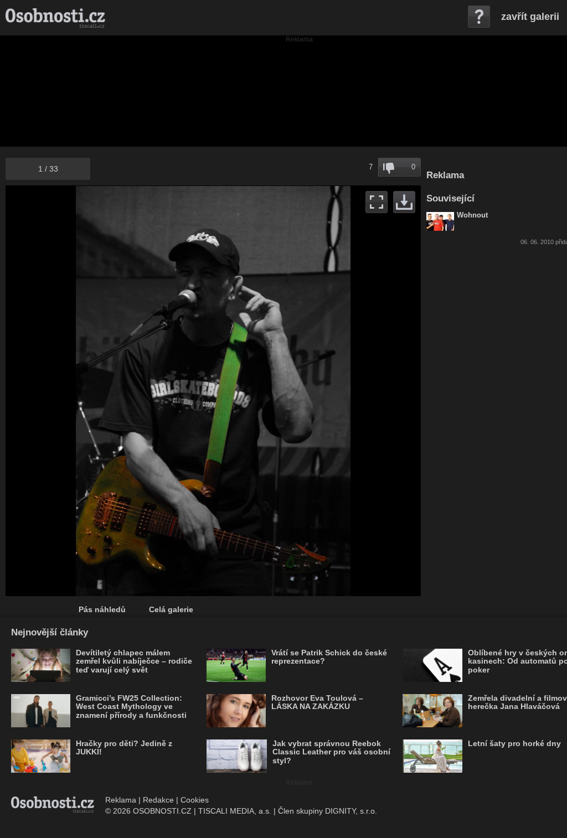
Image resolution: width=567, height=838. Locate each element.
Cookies (195, 799)
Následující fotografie (317, 390)
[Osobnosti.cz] (55, 18)
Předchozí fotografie (109, 390)
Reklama (120, 799)
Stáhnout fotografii (404, 202)
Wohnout (472, 215)
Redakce (158, 799)
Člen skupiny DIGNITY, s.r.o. (327, 810)
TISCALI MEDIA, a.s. (234, 810)
